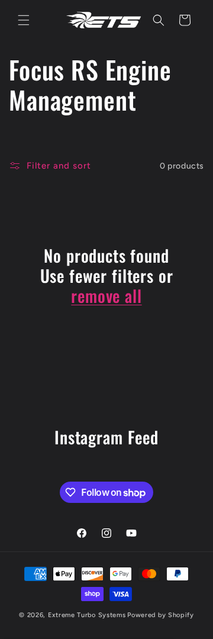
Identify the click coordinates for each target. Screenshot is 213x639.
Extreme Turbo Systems (87, 615)
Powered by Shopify (160, 615)
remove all (106, 296)
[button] (24, 20)
